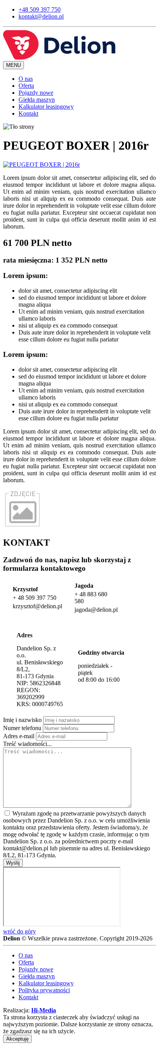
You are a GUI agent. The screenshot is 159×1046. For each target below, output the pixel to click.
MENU (13, 65)
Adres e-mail (18, 736)
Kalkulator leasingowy (46, 106)
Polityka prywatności (44, 990)
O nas (26, 78)
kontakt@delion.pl (41, 16)
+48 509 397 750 (40, 9)
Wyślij (13, 863)
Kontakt (28, 113)
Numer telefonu (22, 728)
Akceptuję (17, 1039)
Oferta (26, 85)
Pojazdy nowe (36, 92)
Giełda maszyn (37, 99)
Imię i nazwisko (22, 720)
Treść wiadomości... (27, 744)
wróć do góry (19, 931)
